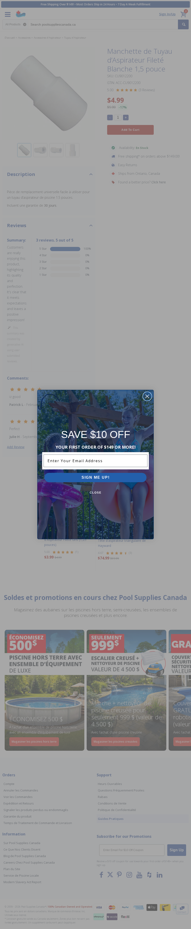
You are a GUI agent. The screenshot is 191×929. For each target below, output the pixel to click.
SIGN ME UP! (96, 477)
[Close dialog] (147, 396)
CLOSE (96, 492)
